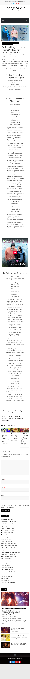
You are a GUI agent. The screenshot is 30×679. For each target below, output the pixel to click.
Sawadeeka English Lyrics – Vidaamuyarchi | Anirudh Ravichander (11, 613)
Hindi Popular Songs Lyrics (7, 532)
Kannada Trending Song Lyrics (8, 541)
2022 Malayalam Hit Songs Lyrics (8, 521)
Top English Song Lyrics (6, 584)
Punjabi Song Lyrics (5, 565)
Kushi (9, 56)
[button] (15, 655)
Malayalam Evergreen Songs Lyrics (9, 547)
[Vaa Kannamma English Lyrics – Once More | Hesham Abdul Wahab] (5, 635)
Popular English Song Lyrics (7, 563)
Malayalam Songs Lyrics (7, 44)
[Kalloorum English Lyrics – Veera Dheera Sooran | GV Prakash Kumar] (5, 642)
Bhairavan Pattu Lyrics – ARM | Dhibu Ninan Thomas (18, 629)
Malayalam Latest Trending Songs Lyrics (10, 42)
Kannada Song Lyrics (6, 539)
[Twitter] (13, 662)
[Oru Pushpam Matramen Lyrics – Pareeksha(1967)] (5, 428)
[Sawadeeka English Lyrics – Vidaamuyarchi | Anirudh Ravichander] (15, 592)
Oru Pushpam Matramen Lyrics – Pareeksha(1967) (5, 437)
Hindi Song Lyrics (5, 534)
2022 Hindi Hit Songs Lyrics (7, 519)
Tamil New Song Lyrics (6, 574)
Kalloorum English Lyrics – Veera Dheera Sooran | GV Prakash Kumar (17, 2)
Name (3, 479)
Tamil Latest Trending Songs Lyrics (9, 571)
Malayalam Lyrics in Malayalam (8, 554)
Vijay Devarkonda (18, 56)
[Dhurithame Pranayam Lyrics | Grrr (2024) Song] (15, 428)
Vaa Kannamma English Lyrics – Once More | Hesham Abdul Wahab (19, 636)
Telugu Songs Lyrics (5, 580)
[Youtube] (16, 662)
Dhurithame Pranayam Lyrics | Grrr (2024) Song (14, 436)
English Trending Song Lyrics (7, 528)
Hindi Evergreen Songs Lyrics (7, 530)
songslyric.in (16, 8)
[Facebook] (10, 662)
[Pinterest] (19, 662)
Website (3, 495)
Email (3, 487)
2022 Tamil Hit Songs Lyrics (7, 524)
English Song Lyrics (5, 526)
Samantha (12, 56)
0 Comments (19, 54)
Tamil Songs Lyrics (5, 578)
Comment (4, 459)
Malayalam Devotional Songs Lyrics (9, 545)
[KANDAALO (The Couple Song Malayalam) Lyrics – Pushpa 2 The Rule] (24, 428)
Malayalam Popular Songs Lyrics (8, 556)
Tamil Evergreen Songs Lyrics (8, 569)
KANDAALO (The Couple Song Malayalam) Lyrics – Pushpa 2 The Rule (24, 438)
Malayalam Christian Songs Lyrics (9, 543)
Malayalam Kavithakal (6, 550)
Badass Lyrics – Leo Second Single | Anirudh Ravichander (13, 412)
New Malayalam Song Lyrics (7, 561)
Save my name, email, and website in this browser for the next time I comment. (15, 506)
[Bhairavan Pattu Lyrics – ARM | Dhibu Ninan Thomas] (5, 627)
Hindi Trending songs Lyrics (7, 537)
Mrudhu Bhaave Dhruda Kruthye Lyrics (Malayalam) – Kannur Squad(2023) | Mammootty (13, 418)
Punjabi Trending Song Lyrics (8, 567)
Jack (14, 54)
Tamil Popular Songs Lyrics (7, 576)
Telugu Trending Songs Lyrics (8, 582)
